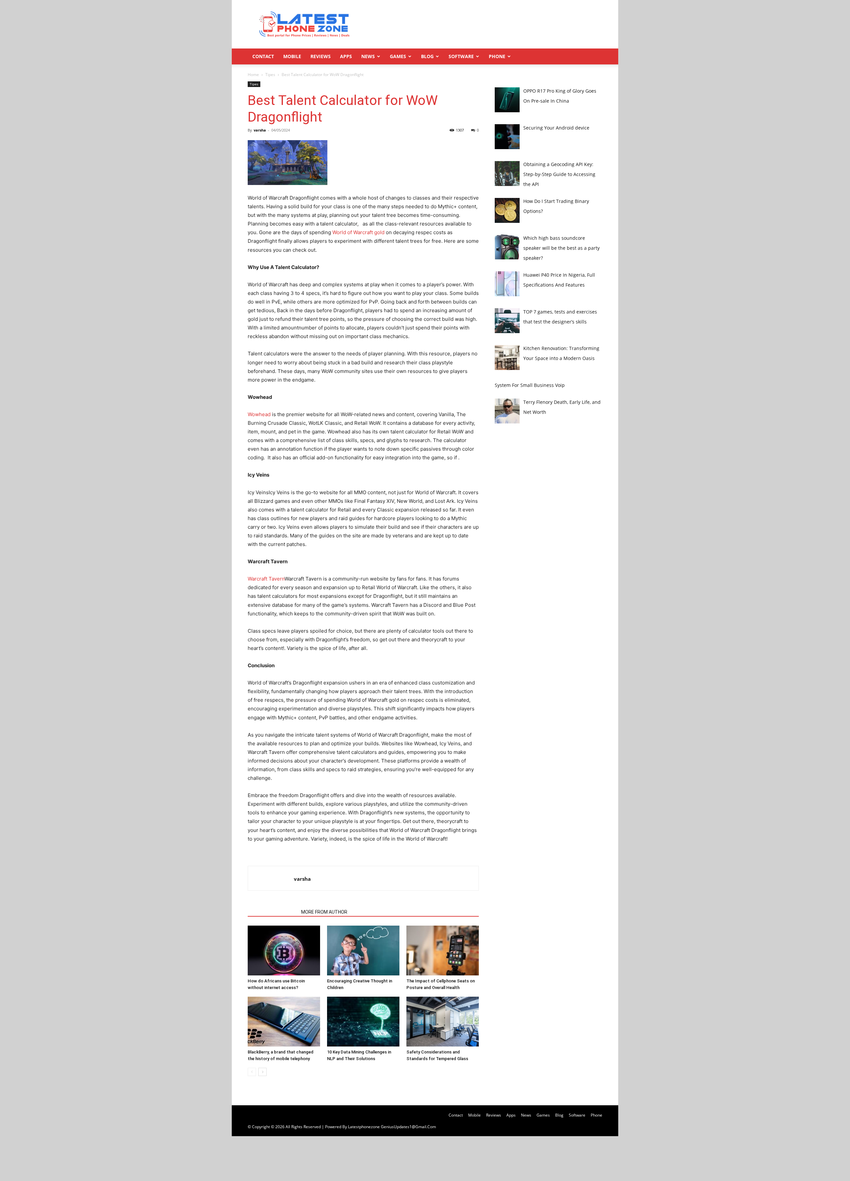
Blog (427, 56)
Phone (497, 56)
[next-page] (262, 1072)
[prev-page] (252, 1072)
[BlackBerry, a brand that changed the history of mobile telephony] (284, 1021)
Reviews (320, 56)
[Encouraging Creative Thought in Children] (363, 950)
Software (461, 56)
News (368, 56)
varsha (260, 130)
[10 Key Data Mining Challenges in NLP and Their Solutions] (363, 1021)
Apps (346, 56)
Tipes (270, 74)
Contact (263, 56)
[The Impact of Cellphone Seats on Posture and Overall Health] (442, 950)
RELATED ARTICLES (272, 912)
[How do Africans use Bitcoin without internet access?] (284, 950)
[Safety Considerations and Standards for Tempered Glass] (442, 1021)
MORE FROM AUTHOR (324, 912)
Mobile (292, 56)
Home (253, 74)
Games (398, 56)
